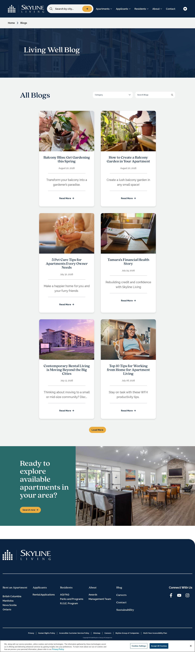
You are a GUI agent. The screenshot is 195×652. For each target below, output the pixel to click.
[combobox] (70, 8)
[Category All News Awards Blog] (113, 95)
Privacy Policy (58, 649)
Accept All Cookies (159, 646)
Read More (65, 198)
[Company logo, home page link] (26, 9)
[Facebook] (171, 595)
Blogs (23, 22)
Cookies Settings (139, 646)
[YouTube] (179, 595)
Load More (97, 430)
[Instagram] (187, 595)
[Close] (191, 646)
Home (11, 22)
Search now (29, 510)
